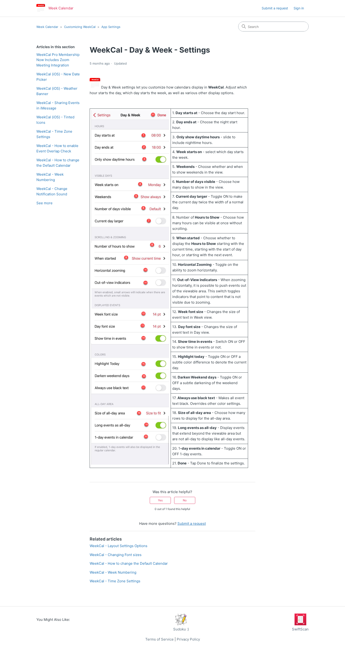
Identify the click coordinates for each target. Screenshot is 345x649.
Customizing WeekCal (80, 27)
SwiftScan (300, 629)
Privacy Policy (188, 639)
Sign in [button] (299, 8)
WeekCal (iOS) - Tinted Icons (55, 120)
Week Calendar (47, 27)
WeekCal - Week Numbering (50, 177)
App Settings (110, 27)
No (185, 500)
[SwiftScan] (300, 624)
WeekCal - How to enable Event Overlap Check (57, 148)
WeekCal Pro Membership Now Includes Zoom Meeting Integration (58, 59)
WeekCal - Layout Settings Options (118, 546)
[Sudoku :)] (181, 624)
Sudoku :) (181, 629)
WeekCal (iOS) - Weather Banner (56, 91)
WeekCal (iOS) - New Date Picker (58, 77)
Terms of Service (159, 639)
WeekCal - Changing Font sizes (116, 554)
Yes (160, 500)
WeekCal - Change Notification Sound (51, 191)
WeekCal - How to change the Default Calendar (57, 163)
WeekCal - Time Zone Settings (54, 134)
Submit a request (275, 8)
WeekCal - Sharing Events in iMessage (58, 105)
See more (44, 203)
